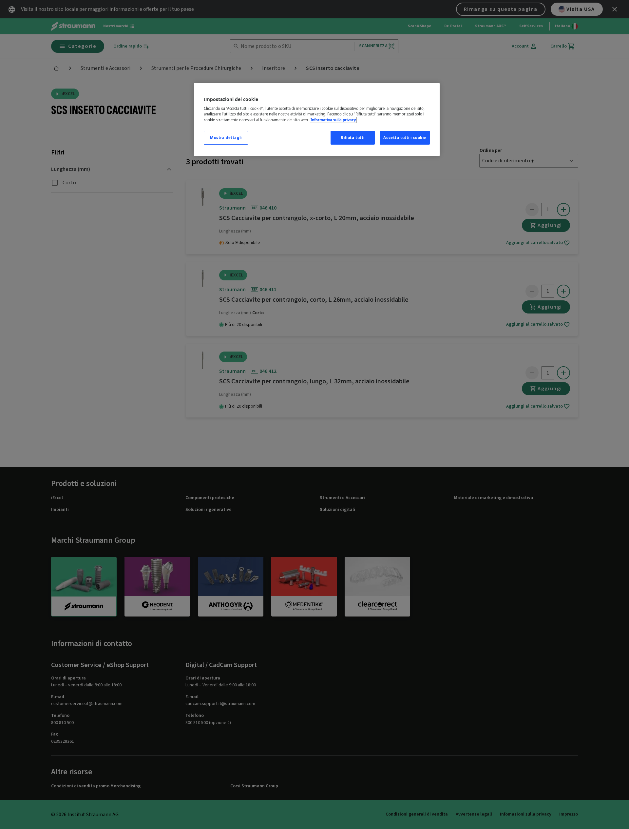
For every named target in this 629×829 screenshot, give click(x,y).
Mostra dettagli (226, 137)
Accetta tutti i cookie (404, 137)
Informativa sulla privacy (333, 119)
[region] (317, 119)
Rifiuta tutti (352, 137)
